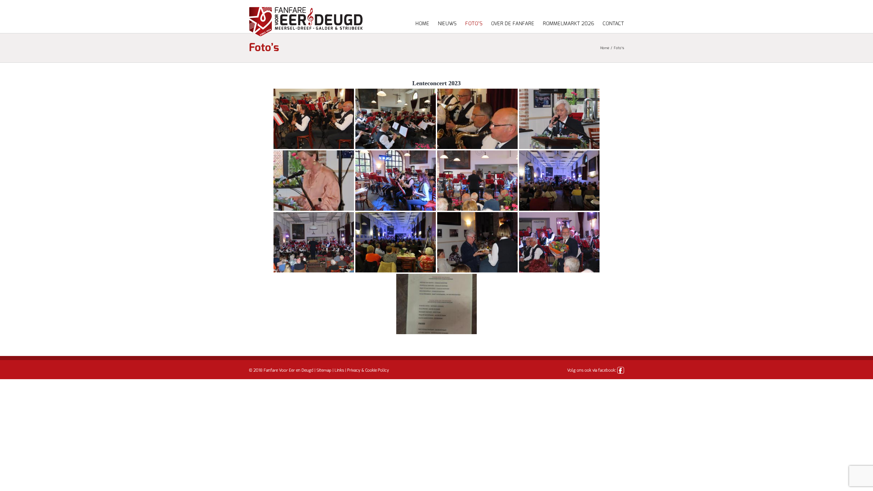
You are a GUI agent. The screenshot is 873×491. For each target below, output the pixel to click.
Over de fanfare (512, 23)
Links (339, 370)
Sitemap (323, 370)
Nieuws (447, 23)
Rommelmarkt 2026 (568, 23)
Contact (613, 23)
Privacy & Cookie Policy (368, 370)
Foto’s (474, 23)
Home (422, 23)
